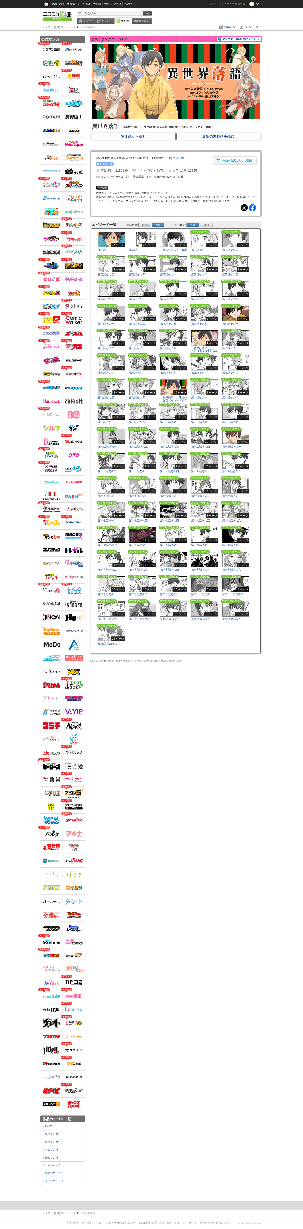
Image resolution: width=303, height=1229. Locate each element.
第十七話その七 (107, 545)
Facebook (252, 207)
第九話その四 (137, 397)
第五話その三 (199, 299)
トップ (87, 21)
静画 (62, 4)
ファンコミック (54, 1181)
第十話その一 (199, 397)
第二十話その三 (169, 594)
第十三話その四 (169, 471)
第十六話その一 (169, 495)
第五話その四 (230, 299)
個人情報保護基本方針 (121, 1222)
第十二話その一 (107, 446)
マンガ (125, 21)
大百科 (97, 4)
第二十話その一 (107, 594)
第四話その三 (230, 274)
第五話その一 (137, 299)
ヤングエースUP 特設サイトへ (240, 39)
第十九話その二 (107, 569)
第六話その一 (106, 323)
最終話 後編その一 (233, 618)
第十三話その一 (231, 446)
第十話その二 (230, 397)
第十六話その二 (200, 495)
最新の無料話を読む (218, 136)
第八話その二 (106, 372)
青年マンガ (51, 1141)
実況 (106, 4)
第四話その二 (199, 274)
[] (176, 157)
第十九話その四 (169, 569)
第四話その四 (106, 299)
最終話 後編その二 (109, 643)
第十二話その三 (169, 446)
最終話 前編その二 (202, 618)
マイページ (251, 27)
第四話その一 (168, 274)
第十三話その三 (138, 471)
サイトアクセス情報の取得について (210, 1222)
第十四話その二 (231, 471)
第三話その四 (137, 274)
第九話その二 (230, 372)
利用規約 (87, 1222)
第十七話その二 (107, 520)
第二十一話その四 (139, 618)
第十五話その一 (107, 495)
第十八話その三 (200, 545)
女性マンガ (51, 1157)
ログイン (215, 4)
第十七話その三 (138, 520)
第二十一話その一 (201, 594)
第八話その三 (137, 372)
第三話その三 (106, 274)
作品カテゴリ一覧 (57, 1119)
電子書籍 (144, 21)
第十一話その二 (200, 422)
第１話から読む (133, 136)
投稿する (229, 27)
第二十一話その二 (233, 594)
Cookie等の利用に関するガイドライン (162, 1222)
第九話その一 (199, 372)
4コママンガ (52, 1165)
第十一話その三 (231, 422)
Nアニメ (116, 4)
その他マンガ (53, 1173)
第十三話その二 (107, 471)
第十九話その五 (200, 569)
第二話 (133, 249)
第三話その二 (230, 249)
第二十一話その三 (108, 618)
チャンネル (84, 4)
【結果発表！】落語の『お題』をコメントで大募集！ (173, 400)
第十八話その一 (138, 545)
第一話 (102, 249)
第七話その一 (230, 323)
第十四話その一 (200, 471)
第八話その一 (230, 348)
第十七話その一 (231, 495)
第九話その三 (106, 397)
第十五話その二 (138, 495)
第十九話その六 (231, 569)
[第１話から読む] (176, 118)
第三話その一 (199, 249)
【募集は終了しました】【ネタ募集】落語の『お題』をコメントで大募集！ (204, 353)
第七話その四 (168, 348)
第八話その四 (168, 372)
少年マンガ (51, 1133)
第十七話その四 (169, 520)
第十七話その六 (231, 520)
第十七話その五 (200, 520)
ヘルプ (100, 1222)
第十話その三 (106, 422)
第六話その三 (168, 323)
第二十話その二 (138, 594)
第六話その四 (199, 323)
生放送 (71, 4)
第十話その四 (137, 422)
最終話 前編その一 (171, 618)
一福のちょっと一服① (173, 249)
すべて (49, 1126)
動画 (54, 4)
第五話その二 (168, 299)
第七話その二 (106, 348)
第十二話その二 (138, 446)
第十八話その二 (169, 545)
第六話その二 (137, 323)
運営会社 (72, 1222)
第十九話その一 (231, 545)
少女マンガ (51, 1149)
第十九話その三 (138, 569)
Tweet (244, 207)
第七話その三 (137, 348)
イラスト (106, 21)
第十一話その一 (169, 422)
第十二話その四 (200, 446)
